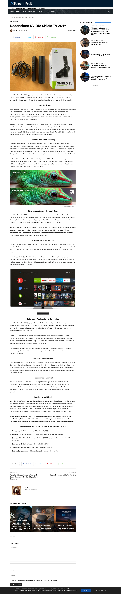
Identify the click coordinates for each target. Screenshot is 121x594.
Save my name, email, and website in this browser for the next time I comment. (34, 580)
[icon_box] (42, 8)
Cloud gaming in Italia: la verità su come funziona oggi (101, 66)
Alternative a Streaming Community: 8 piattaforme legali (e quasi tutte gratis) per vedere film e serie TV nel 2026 (21, 526)
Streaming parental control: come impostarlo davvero (65, 529)
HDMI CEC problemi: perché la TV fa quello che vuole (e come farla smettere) (101, 77)
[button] (109, 12)
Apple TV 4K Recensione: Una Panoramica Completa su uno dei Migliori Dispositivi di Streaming (24, 477)
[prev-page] (11, 535)
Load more (95, 85)
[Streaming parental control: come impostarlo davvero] (65, 519)
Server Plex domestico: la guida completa (43, 529)
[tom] (11, 30)
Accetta (86, 590)
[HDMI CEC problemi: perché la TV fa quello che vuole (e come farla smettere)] (85, 77)
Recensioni (31, 17)
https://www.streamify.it (31, 489)
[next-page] (14, 535)
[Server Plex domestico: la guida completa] (43, 519)
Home (11, 17)
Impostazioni (99, 590)
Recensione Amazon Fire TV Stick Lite (63, 475)
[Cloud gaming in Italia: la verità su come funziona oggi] (85, 65)
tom (16, 30)
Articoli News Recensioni (20, 17)
